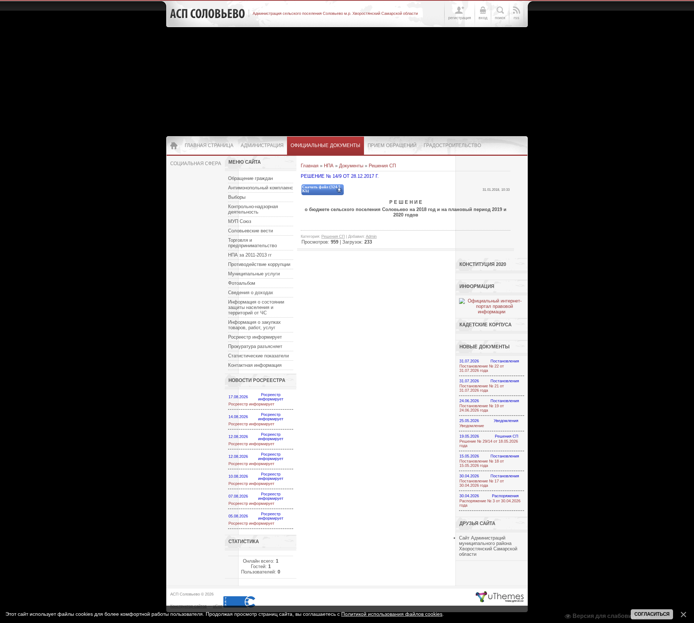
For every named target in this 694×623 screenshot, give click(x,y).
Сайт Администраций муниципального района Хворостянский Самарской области (488, 546)
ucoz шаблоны (500, 597)
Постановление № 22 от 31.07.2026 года (481, 368)
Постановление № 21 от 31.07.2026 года (481, 388)
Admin (371, 236)
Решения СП (382, 165)
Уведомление (471, 426)
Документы (351, 165)
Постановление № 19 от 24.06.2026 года (481, 408)
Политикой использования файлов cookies (391, 614)
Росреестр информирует (251, 404)
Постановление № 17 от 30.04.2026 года (481, 483)
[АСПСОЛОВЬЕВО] (207, 13)
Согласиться (651, 614)
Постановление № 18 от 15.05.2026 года (481, 463)
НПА (329, 165)
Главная (309, 165)
